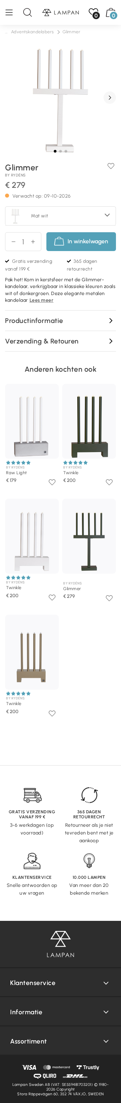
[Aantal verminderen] (10, 242)
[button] (110, 97)
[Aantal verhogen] (36, 242)
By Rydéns (15, 175)
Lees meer (42, 300)
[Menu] (12, 12)
